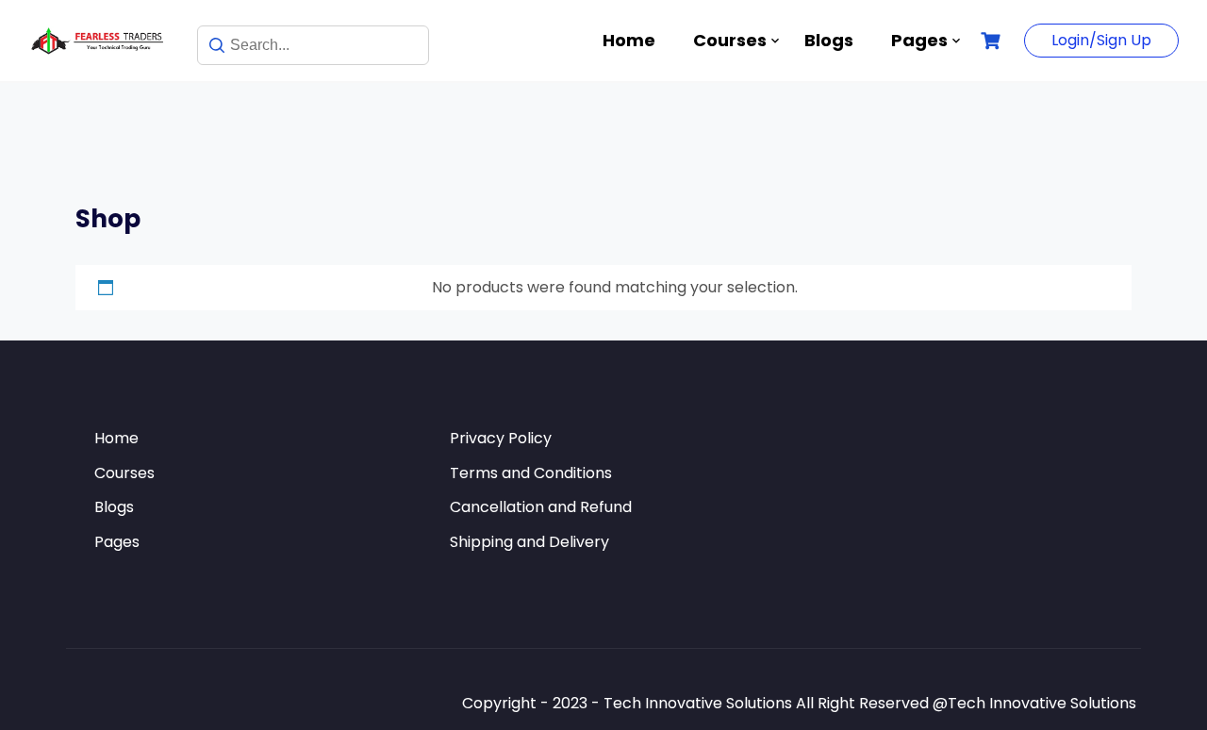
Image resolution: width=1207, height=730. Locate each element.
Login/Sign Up (1101, 40)
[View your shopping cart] (993, 41)
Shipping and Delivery (529, 542)
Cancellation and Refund (541, 507)
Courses (730, 40)
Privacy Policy (501, 438)
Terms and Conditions (531, 473)
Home (629, 40)
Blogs (828, 40)
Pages (919, 40)
